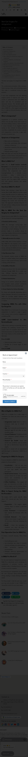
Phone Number (7, 379)
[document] (14, 378)
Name (4, 362)
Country (5, 373)
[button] (25, 353)
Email (4, 367)
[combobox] (14, 376)
